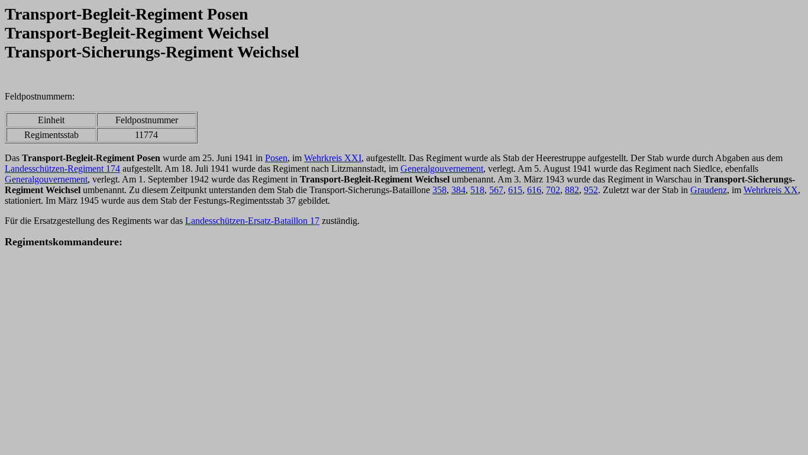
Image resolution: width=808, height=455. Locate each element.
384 (458, 190)
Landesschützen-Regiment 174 (62, 169)
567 (496, 190)
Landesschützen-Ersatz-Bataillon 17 (252, 221)
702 (553, 190)
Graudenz (708, 190)
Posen (276, 158)
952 (591, 190)
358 (439, 190)
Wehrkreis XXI (332, 158)
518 (477, 190)
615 (515, 190)
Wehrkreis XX (771, 190)
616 (534, 190)
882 (572, 190)
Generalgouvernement (441, 169)
